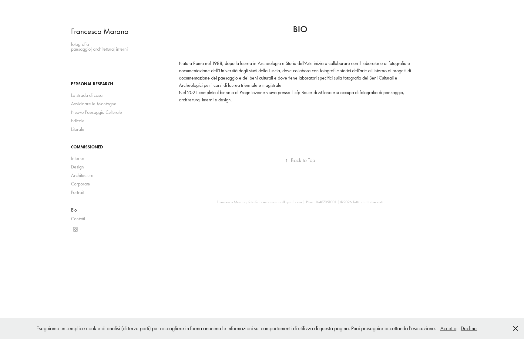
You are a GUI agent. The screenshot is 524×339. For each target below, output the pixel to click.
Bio (74, 210)
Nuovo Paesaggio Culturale (96, 112)
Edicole (78, 121)
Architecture (82, 175)
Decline (469, 328)
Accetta (448, 328)
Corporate (80, 184)
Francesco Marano (100, 31)
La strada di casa (86, 95)
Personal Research (92, 83)
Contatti (78, 219)
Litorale (77, 129)
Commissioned (87, 147)
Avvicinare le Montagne (93, 104)
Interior (77, 158)
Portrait (77, 192)
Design (77, 167)
